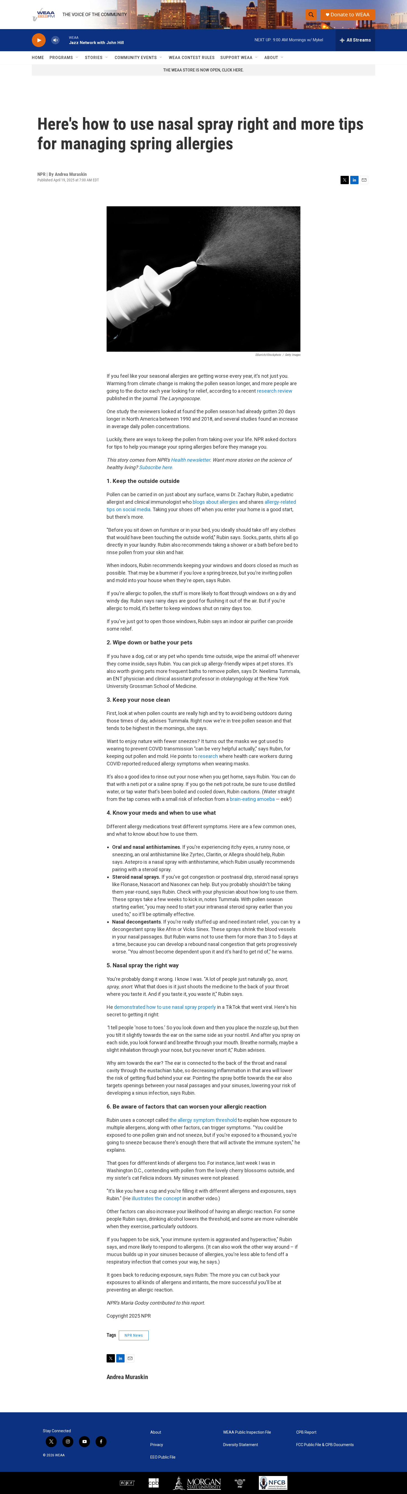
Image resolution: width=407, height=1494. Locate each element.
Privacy (156, 1445)
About (271, 57)
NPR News (134, 1335)
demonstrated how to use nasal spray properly (165, 1007)
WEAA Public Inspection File (247, 1432)
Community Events (136, 57)
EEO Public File (163, 1457)
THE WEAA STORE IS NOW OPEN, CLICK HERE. (203, 70)
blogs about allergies (215, 502)
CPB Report (306, 1432)
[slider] (64, 40)
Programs (61, 57)
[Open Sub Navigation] (77, 57)
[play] (38, 40)
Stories (94, 57)
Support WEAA (236, 57)
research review (274, 391)
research (208, 756)
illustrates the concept (156, 1198)
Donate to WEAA (350, 14)
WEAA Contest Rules (192, 57)
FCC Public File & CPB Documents (325, 1445)
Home (38, 57)
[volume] (55, 40)
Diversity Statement (240, 1445)
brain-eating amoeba (252, 799)
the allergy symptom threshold (203, 1120)
